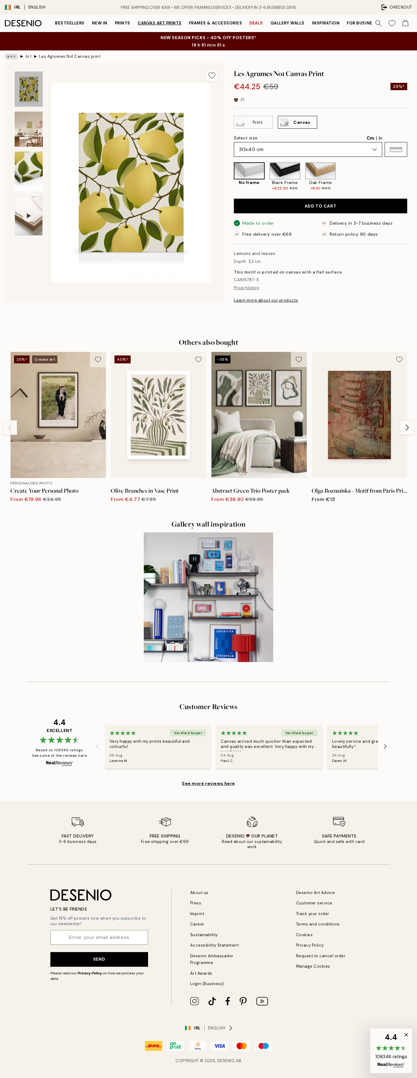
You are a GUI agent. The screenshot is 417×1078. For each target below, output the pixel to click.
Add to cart (320, 206)
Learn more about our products (266, 300)
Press (195, 903)
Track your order (312, 913)
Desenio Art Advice (315, 892)
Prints (122, 23)
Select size (245, 138)
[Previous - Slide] (229, 176)
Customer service (314, 903)
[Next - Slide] (412, 176)
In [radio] (380, 138)
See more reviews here (208, 783)
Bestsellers (70, 23)
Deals (256, 23)
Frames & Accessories (215, 23)
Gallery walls (287, 23)
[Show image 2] (29, 129)
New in (99, 23)
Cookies (304, 934)
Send (99, 959)
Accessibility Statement (214, 945)
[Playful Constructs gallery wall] (208, 597)
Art (28, 56)
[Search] (378, 23)
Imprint (197, 913)
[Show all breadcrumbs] (11, 56)
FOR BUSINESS (362, 23)
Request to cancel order (321, 955)
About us (199, 892)
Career (197, 924)
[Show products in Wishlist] (392, 23)
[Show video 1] (29, 216)
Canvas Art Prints (160, 23)
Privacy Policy (90, 973)
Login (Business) (207, 983)
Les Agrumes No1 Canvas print (70, 56)
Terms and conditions (318, 924)
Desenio (226, 1060)
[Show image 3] (29, 171)
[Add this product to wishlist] (212, 75)
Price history (246, 287)
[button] (396, 149)
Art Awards (201, 973)
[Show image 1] (29, 89)
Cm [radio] (370, 138)
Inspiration (326, 23)
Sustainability (204, 934)
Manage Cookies (313, 966)
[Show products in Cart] (405, 23)
